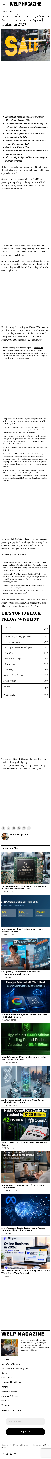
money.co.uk (38, 347)
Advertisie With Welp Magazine (15, 1368)
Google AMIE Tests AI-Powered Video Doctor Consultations (23, 1186)
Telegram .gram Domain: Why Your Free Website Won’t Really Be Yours (21, 973)
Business (5, 1400)
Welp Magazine (19, 834)
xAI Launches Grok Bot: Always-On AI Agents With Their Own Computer (23, 1101)
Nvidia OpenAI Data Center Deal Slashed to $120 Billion (24, 1143)
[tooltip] (3, 828)
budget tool (23, 157)
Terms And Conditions (11, 1382)
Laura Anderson (10, 977)
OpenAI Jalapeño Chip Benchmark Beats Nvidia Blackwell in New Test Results (24, 887)
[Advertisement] (25, 89)
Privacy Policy (7, 1377)
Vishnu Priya (9, 892)
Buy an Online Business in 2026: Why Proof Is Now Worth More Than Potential (25, 1271)
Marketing (6, 11)
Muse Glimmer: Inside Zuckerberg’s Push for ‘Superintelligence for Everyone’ (23, 1229)
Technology (6, 1405)
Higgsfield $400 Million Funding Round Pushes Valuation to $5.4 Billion (23, 1058)
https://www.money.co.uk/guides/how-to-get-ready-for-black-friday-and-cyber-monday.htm (24, 767)
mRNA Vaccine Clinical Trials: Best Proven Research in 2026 (21, 930)
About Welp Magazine (11, 1364)
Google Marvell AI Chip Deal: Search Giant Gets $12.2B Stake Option (24, 1015)
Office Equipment (9, 1392)
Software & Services (10, 1396)
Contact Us (6, 1373)
